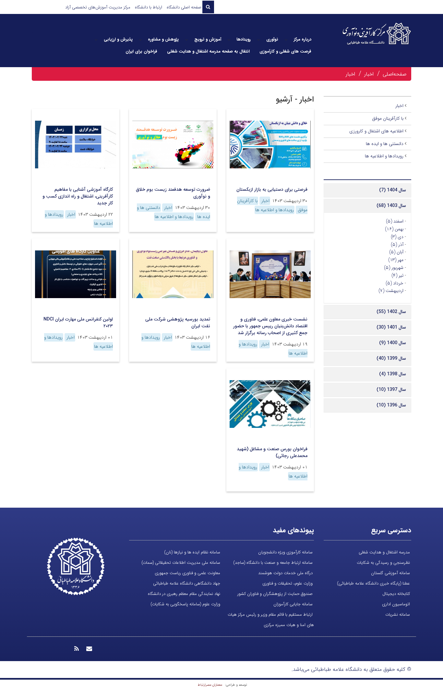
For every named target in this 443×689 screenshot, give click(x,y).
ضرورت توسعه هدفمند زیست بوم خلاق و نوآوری (173, 193)
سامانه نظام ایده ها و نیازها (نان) (192, 552)
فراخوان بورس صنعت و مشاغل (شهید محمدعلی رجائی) (272, 452)
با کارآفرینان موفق (387, 118)
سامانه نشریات (397, 614)
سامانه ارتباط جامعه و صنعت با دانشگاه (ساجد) (273, 562)
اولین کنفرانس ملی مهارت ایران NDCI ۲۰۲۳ (78, 323)
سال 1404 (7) (392, 190)
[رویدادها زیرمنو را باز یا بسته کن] (229, 39)
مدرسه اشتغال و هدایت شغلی (384, 552)
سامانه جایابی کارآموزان (293, 604)
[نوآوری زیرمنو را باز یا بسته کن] (258, 39)
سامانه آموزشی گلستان (390, 573)
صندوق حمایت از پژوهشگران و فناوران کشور (275, 593)
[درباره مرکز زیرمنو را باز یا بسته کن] (286, 39)
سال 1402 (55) (391, 311)
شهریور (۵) (393, 267)
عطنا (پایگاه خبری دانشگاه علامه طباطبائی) (373, 583)
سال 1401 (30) (391, 327)
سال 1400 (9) (392, 342)
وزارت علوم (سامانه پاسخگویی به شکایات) (185, 604)
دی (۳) (397, 236)
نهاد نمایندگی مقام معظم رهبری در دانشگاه (184, 593)
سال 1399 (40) (391, 358)
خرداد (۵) (394, 283)
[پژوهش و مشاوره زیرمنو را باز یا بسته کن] (140, 39)
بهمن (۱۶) (394, 229)
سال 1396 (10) (391, 405)
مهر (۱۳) (395, 259)
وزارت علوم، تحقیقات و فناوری (287, 583)
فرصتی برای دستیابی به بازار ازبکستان (271, 189)
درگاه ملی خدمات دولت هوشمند (285, 573)
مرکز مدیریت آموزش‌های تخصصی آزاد (97, 7)
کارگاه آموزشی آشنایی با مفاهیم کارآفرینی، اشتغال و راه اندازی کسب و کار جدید (77, 196)
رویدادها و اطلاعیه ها (274, 209)
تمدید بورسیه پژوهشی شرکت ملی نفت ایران (177, 323)
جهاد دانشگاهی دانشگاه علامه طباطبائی (186, 583)
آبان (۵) (396, 252)
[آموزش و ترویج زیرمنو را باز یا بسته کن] (186, 39)
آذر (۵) (397, 244)
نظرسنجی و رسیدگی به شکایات (383, 562)
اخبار (369, 74)
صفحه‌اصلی (394, 74)
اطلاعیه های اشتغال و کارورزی (376, 131)
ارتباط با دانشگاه (148, 7)
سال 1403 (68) (391, 205)
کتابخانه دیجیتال (396, 593)
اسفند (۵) (394, 221)
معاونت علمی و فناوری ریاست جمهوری (187, 573)
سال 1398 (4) (392, 374)
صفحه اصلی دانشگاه (184, 7)
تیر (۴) (397, 275)
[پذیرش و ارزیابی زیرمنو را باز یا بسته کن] (96, 39)
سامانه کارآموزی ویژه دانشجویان (285, 552)
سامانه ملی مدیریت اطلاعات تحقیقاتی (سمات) (180, 562)
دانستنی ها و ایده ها (384, 143)
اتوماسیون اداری (396, 604)
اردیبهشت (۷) (390, 290)
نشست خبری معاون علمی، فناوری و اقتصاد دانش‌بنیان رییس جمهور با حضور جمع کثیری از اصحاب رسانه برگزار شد (270, 326)
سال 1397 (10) (391, 389)
